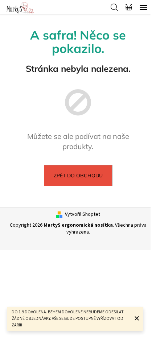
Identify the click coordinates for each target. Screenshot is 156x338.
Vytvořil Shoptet (82, 214)
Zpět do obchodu (78, 175)
